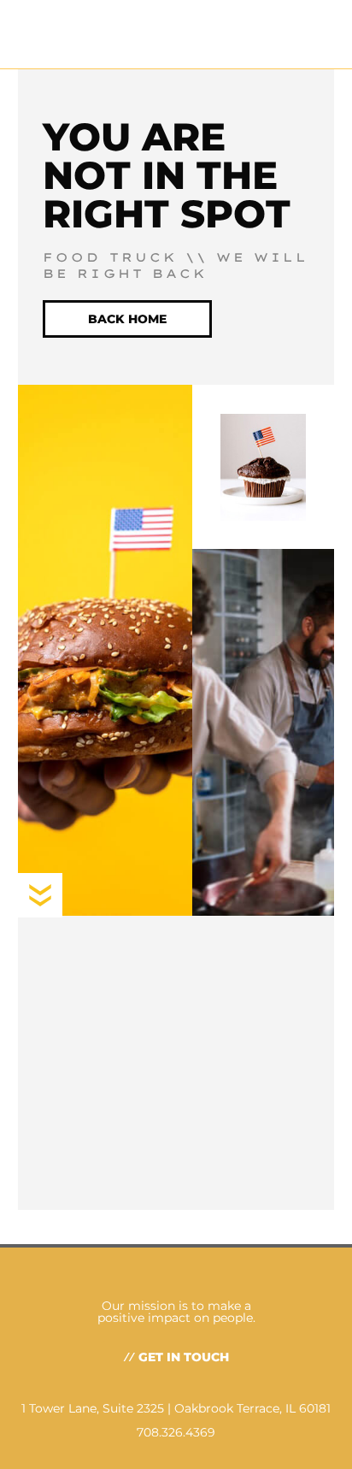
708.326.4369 (176, 1432)
